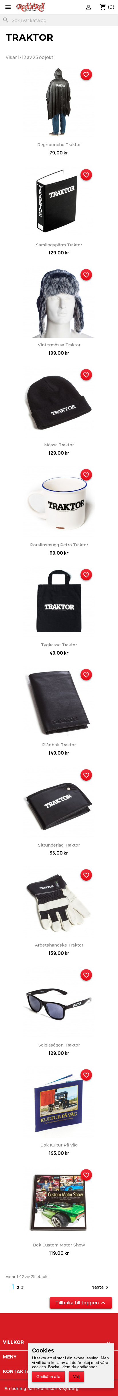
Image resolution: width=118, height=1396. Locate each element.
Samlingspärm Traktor (59, 245)
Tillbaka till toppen (81, 1303)
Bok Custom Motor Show (59, 1245)
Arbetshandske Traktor (59, 945)
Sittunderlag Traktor (59, 845)
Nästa (101, 1287)
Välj (76, 1376)
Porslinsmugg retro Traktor (59, 544)
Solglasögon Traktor (59, 1045)
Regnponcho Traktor (59, 144)
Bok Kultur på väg (59, 1145)
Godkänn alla (48, 1376)
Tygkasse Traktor (59, 644)
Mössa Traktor (59, 444)
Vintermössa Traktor (59, 344)
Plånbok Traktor (59, 744)
